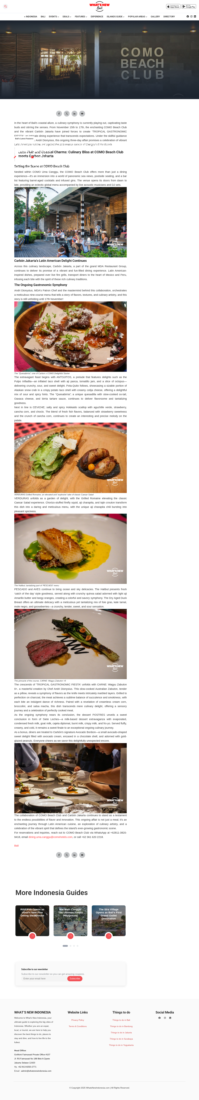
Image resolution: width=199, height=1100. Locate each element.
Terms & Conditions (78, 1026)
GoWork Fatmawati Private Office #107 (32, 1054)
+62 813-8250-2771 (27, 1067)
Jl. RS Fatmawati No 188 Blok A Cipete (32, 1058)
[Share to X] (67, 855)
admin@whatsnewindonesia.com (36, 1071)
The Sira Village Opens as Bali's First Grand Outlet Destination (109, 914)
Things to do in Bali (121, 1020)
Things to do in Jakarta (121, 1032)
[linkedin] (170, 1018)
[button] (65, 946)
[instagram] (165, 1018)
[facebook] (160, 1018)
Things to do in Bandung (121, 1026)
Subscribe (75, 978)
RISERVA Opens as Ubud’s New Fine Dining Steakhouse (32, 912)
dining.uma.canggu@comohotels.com (50, 837)
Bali (16, 845)
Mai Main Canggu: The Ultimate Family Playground (70, 912)
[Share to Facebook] (59, 855)
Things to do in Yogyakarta (121, 1045)
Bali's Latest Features (24, 139)
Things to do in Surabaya (121, 1039)
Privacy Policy (77, 1020)
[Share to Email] (82, 855)
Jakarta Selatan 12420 (24, 1063)
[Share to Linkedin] (74, 855)
